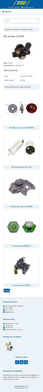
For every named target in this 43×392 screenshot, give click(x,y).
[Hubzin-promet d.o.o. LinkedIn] (21, 362)
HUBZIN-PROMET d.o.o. (21, 388)
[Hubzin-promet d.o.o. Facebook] (17, 362)
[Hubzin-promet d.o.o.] (21, 2)
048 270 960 (15, 7)
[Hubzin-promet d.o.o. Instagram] (26, 362)
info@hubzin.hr (29, 7)
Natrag (6, 290)
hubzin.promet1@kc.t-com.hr (14, 330)
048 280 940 (9, 325)
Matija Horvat (25, 386)
